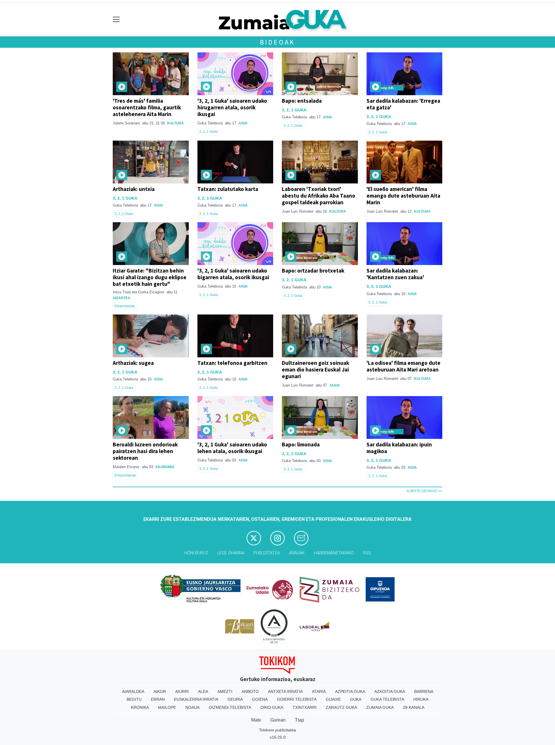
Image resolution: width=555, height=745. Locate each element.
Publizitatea (267, 553)
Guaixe (333, 699)
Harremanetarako (334, 553)
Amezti (224, 691)
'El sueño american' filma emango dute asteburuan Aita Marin (403, 195)
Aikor (159, 691)
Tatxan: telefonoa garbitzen (232, 362)
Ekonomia (165, 467)
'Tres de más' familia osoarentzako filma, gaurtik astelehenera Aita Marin (147, 107)
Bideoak (277, 42)
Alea (203, 691)
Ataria (319, 691)
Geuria (235, 699)
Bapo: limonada (301, 444)
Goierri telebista (297, 699)
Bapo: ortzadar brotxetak (313, 270)
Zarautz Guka (341, 707)
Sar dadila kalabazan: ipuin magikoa (399, 448)
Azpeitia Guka (350, 691)
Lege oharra (230, 553)
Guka (355, 699)
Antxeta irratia (285, 691)
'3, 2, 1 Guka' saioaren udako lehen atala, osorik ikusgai (232, 448)
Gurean (278, 720)
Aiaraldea (133, 691)
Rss (367, 553)
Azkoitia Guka (389, 691)
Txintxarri (305, 707)
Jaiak (334, 385)
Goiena (260, 699)
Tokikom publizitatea (277, 730)
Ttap (299, 720)
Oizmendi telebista (230, 707)
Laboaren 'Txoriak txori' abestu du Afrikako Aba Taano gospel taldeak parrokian (318, 195)
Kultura (175, 123)
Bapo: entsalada (302, 100)
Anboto (250, 691)
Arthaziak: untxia (134, 188)
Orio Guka (271, 707)
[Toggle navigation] (116, 19)
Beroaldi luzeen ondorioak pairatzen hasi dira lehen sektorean (145, 451)
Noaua (192, 707)
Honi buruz (196, 553)
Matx (256, 720)
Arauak (297, 553)
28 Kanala (413, 707)
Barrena (423, 691)
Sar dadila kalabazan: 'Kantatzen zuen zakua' (395, 274)
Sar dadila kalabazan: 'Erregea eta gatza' (403, 104)
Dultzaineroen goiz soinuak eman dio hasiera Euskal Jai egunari (315, 369)
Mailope (167, 707)
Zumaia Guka (380, 707)
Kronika (140, 707)
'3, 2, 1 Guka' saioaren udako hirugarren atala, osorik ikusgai (232, 107)
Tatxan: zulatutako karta (227, 188)
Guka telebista (387, 699)
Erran (158, 699)
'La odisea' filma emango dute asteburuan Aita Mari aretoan (404, 366)
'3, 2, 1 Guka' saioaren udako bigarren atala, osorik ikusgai (233, 274)
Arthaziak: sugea (133, 362)
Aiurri (182, 691)
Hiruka (420, 699)
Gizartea (121, 298)
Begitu (134, 699)
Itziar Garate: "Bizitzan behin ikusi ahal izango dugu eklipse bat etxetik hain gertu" (149, 277)
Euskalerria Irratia (196, 699)
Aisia (243, 123)
